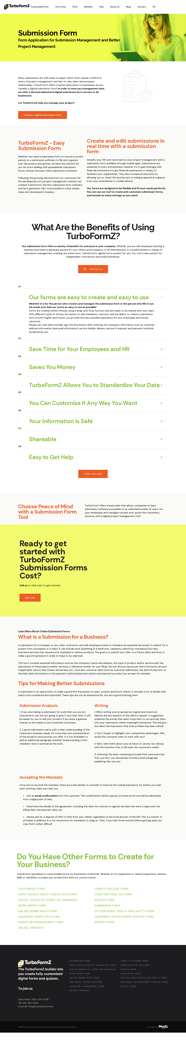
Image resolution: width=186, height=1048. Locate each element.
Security (54, 1027)
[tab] (93, 292)
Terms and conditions (67, 1027)
